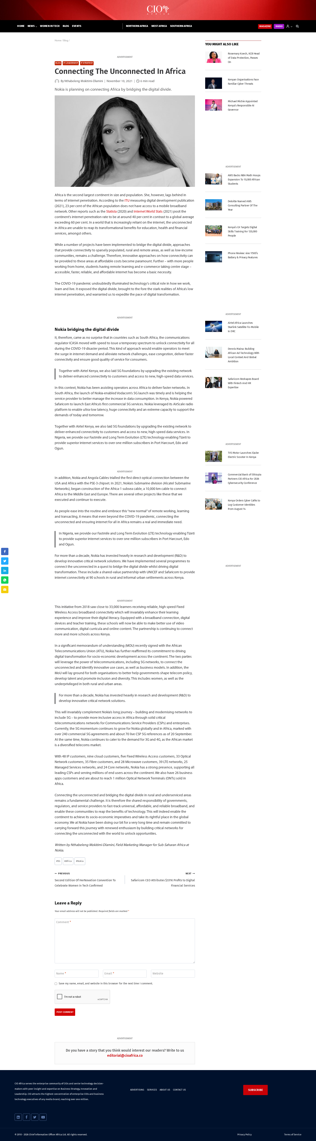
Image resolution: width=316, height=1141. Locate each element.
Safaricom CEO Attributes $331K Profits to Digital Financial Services (163, 879)
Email (109, 973)
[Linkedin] (18, 1117)
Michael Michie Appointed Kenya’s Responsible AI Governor (243, 105)
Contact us (179, 1089)
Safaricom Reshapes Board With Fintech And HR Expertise (243, 383)
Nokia (80, 861)
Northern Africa (137, 26)
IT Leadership (70, 63)
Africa (68, 861)
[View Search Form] (297, 26)
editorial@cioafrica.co (125, 1055)
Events (76, 26)
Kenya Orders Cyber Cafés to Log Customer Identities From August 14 (244, 505)
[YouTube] (43, 1117)
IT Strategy (87, 63)
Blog (66, 26)
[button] (291, 26)
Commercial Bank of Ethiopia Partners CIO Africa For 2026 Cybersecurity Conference (244, 479)
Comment (63, 922)
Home (21, 26)
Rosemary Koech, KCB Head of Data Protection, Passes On (244, 58)
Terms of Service (292, 1134)
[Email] (4, 589)
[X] (34, 1117)
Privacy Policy (244, 1134)
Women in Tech (50, 26)
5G (58, 861)
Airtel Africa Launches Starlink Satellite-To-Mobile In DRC (243, 327)
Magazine (265, 26)
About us (165, 1089)
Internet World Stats (148, 212)
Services (152, 1089)
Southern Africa (181, 26)
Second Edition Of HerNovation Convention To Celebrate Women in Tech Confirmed (85, 879)
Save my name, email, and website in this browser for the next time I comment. (106, 983)
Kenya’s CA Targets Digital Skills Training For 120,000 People (242, 231)
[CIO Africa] (158, 10)
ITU (127, 201)
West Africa (159, 26)
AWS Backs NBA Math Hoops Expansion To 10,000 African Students (244, 179)
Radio (279, 26)
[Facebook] (26, 1117)
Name (61, 973)
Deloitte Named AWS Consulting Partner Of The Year (242, 205)
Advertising (137, 1089)
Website (158, 973)
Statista (111, 212)
